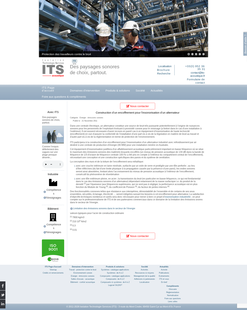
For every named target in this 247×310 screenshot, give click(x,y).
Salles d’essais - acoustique (82, 279)
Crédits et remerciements (53, 273)
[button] (199, 29)
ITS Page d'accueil (48, 89)
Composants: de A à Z (115, 279)
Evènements (164, 276)
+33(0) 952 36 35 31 (195, 68)
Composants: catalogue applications (115, 276)
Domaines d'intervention (85, 90)
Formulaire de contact (196, 81)
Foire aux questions (173, 298)
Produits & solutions (117, 90)
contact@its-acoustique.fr (197, 74)
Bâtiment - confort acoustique (82, 282)
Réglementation (172, 292)
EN (74, 64)
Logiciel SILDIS (115, 285)
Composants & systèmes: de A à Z (115, 282)
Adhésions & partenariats (144, 279)
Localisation (165, 66)
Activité (164, 270)
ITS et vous (164, 279)
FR (74, 61)
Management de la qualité (144, 276)
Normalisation (172, 295)
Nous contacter (139, 106)
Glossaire (173, 289)
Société (140, 90)
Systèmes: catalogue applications (115, 270)
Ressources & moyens (144, 273)
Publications (164, 273)
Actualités (157, 90)
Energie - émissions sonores (82, 276)
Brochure (163, 69)
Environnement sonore (82, 273)
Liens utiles (172, 301)
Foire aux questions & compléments (64, 96)
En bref (164, 282)
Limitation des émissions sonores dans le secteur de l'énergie (104, 208)
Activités (144, 270)
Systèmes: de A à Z (115, 273)
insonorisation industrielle (178, 197)
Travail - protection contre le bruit (82, 270)
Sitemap (53, 270)
